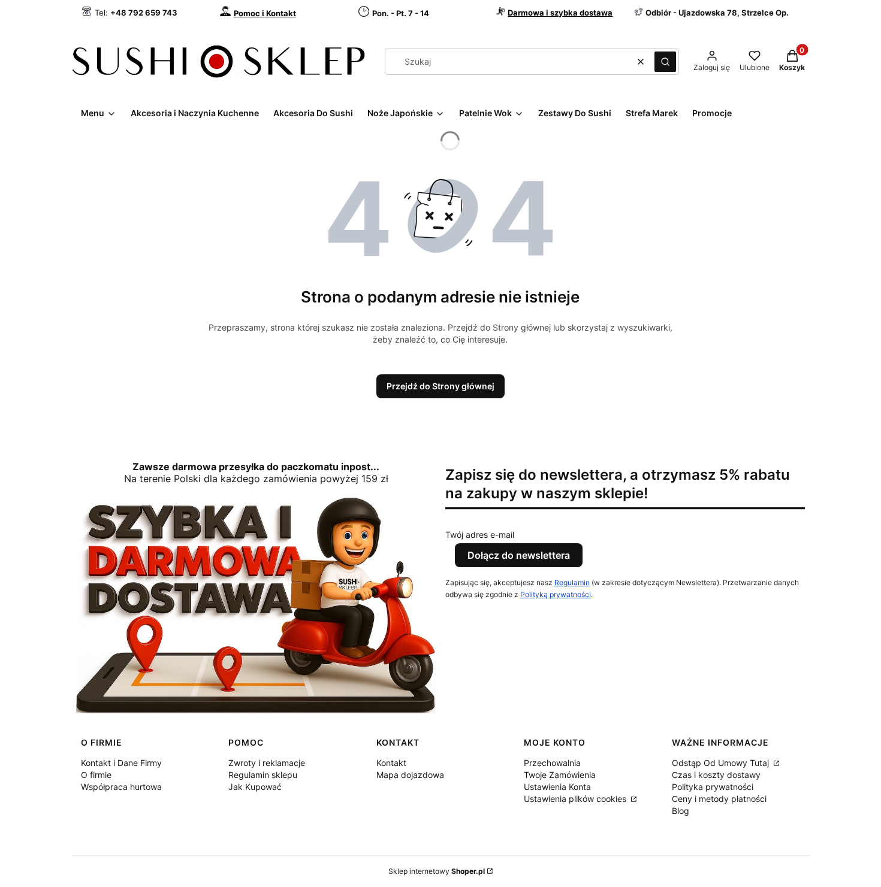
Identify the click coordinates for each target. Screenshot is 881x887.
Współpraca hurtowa (121, 787)
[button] (665, 62)
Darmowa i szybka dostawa (560, 12)
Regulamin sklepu (262, 775)
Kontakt (391, 763)
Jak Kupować (255, 787)
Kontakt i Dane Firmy (121, 763)
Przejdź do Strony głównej (440, 386)
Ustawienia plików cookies (576, 799)
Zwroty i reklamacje (266, 763)
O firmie (96, 775)
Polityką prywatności (555, 594)
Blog (680, 811)
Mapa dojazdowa (410, 775)
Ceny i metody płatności (719, 799)
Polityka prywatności (712, 787)
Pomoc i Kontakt (265, 13)
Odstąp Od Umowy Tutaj (721, 763)
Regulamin (572, 582)
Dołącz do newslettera (518, 555)
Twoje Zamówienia (560, 775)
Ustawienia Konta (557, 787)
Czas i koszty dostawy (716, 775)
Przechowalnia (552, 763)
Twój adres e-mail (479, 534)
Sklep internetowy (436, 871)
